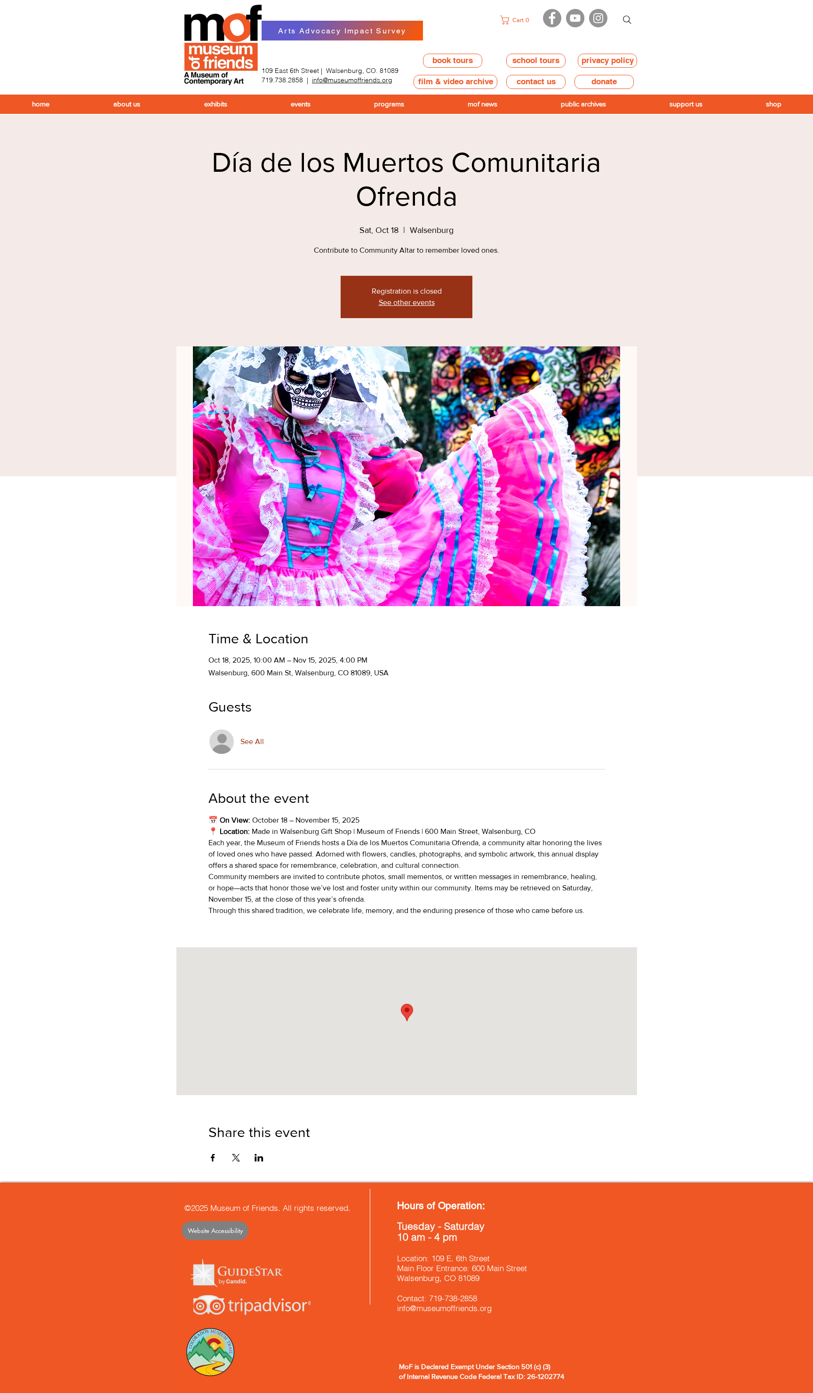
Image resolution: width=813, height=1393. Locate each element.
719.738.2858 (282, 80)
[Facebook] (552, 18)
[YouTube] (575, 18)
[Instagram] (598, 18)
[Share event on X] (235, 1157)
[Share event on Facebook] (212, 1157)
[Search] (627, 20)
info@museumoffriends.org (352, 80)
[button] (517, 20)
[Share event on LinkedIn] (259, 1157)
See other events (407, 302)
